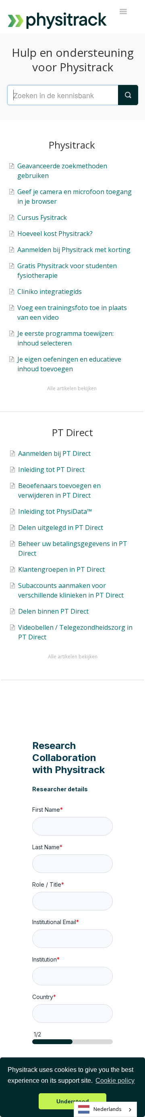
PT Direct (72, 432)
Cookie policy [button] (115, 1080)
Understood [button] (72, 1101)
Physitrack (72, 144)
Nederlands (107, 1109)
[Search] (128, 95)
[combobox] (105, 1109)
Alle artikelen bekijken (72, 388)
